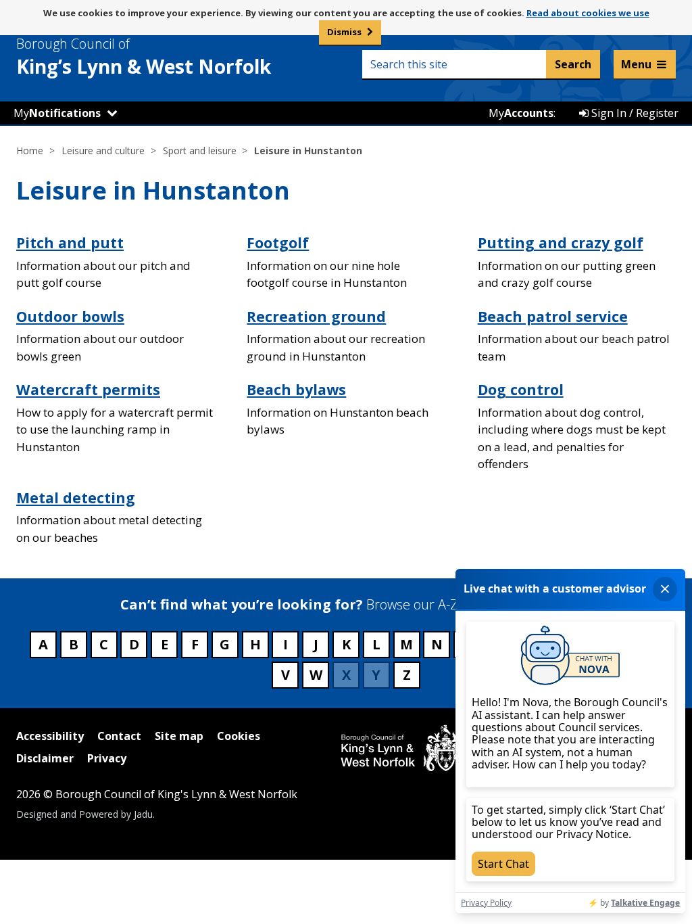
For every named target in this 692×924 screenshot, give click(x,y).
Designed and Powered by (84, 814)
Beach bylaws (296, 389)
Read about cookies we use (587, 13)
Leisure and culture (103, 150)
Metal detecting (75, 497)
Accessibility (50, 736)
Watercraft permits (88, 389)
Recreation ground (316, 316)
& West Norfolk (143, 56)
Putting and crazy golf (560, 242)
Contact (119, 736)
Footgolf (278, 242)
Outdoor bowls (70, 316)
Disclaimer (45, 758)
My (57, 113)
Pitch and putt (70, 242)
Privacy (106, 758)
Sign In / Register (633, 113)
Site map (179, 736)
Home (29, 150)
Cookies (238, 736)
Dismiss (344, 32)
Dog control (521, 389)
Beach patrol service (553, 316)
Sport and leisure (200, 150)
